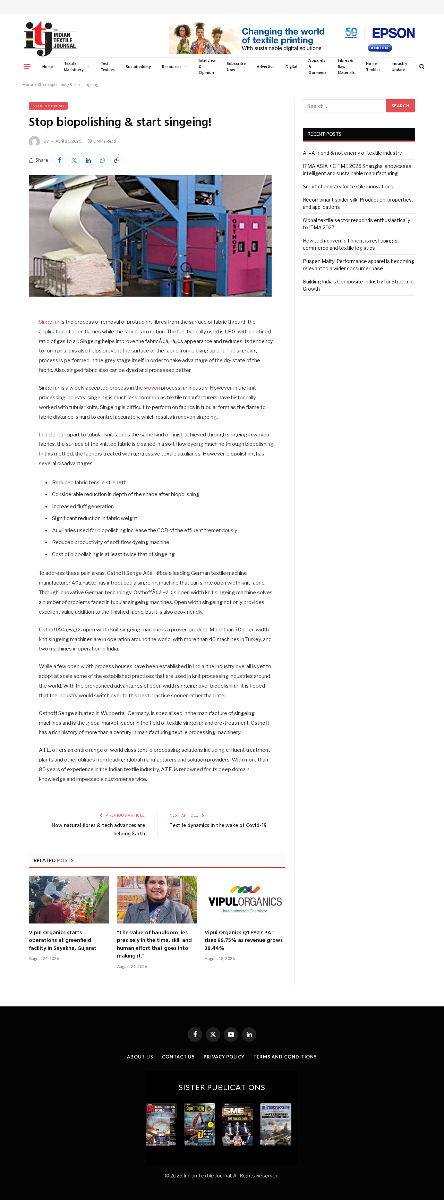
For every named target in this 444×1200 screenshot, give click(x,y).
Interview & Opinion (207, 66)
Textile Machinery (74, 66)
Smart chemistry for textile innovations (348, 186)
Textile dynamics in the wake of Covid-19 (218, 826)
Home (47, 66)
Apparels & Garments (317, 66)
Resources (172, 66)
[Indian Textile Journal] (50, 39)
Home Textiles (373, 66)
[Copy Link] (116, 160)
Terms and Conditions (285, 1056)
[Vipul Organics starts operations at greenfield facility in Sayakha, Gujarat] (69, 900)
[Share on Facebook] (59, 160)
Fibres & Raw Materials (346, 66)
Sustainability (138, 66)
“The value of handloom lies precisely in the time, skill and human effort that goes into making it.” (154, 944)
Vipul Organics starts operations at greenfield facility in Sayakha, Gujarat (62, 940)
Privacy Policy (224, 1056)
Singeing (49, 322)
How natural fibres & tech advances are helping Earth (98, 830)
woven (152, 388)
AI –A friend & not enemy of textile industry (352, 153)
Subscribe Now (236, 66)
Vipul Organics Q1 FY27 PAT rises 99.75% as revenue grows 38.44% (244, 940)
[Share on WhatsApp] (102, 160)
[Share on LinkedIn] (88, 160)
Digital (291, 66)
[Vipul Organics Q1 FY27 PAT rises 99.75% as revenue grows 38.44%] (245, 900)
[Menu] (27, 66)
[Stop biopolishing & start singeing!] (150, 295)
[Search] (421, 66)
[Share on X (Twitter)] (74, 160)
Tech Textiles (108, 66)
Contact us (178, 1056)
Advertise (266, 66)
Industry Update (399, 66)
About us (140, 1056)
